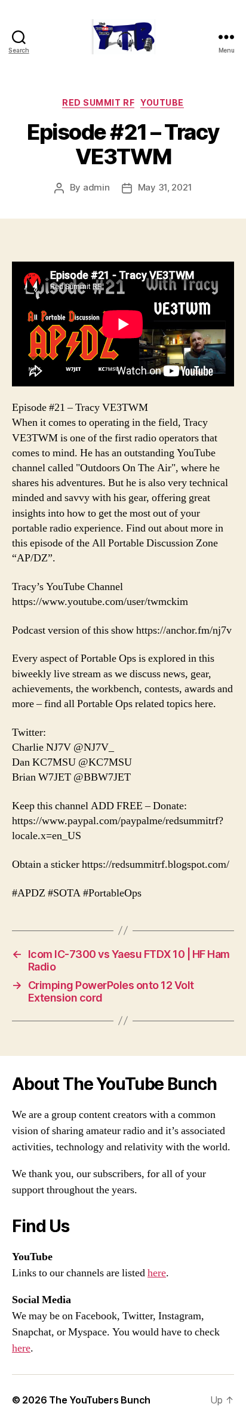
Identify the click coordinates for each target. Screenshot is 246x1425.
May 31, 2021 (165, 187)
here (156, 1273)
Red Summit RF (98, 102)
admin (96, 187)
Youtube (162, 102)
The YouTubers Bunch (99, 1400)
